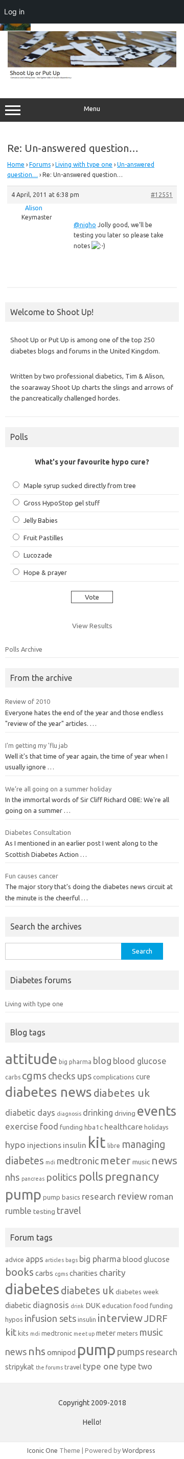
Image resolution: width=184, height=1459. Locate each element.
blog (102, 1060)
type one (101, 1366)
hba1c (93, 1127)
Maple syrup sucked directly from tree (80, 485)
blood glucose (139, 1061)
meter (115, 1160)
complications (113, 1076)
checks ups (69, 1076)
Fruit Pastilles (43, 537)
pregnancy (132, 1176)
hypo (15, 1144)
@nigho (85, 225)
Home (16, 164)
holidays (156, 1127)
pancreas (32, 1179)
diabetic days (30, 1112)
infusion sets (50, 1318)
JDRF (156, 1318)
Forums (40, 164)
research (99, 1196)
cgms (34, 1075)
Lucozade (38, 555)
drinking (98, 1112)
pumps (130, 1351)
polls (91, 1176)
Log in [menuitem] (14, 11)
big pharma (75, 1061)
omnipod (61, 1352)
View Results (92, 626)
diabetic (18, 1305)
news (164, 1160)
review (132, 1196)
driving (124, 1113)
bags (71, 1260)
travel (69, 1210)
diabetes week (137, 1291)
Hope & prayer (45, 572)
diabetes (32, 1289)
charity (112, 1272)
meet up (84, 1334)
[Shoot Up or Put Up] (92, 77)
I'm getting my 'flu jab (36, 745)
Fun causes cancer (31, 875)
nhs (12, 1177)
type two (136, 1366)
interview (120, 1318)
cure (143, 1076)
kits (23, 1333)
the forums (49, 1367)
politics (61, 1177)
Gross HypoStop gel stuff (62, 502)
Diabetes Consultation (38, 832)
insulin (74, 1145)
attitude (31, 1059)
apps (34, 1259)
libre (113, 1145)
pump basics (61, 1197)
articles (54, 1260)
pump (23, 1194)
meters (127, 1333)
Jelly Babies (41, 520)
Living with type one (83, 164)
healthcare (123, 1126)
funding (71, 1127)
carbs (12, 1077)
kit (97, 1142)
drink (77, 1306)
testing (44, 1211)
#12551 (162, 194)
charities (84, 1273)
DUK (93, 1305)
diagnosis (69, 1114)
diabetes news (48, 1092)
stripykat (19, 1366)
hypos (14, 1319)
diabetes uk (122, 1093)
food (49, 1126)
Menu (92, 109)
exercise (21, 1126)
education (117, 1305)
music (141, 1162)
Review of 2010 (27, 701)
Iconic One (42, 1450)
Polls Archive (23, 649)
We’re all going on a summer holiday (58, 788)
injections (44, 1145)
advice (14, 1259)
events (156, 1110)
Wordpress (138, 1450)
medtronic (78, 1161)
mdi (50, 1162)
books (19, 1272)
